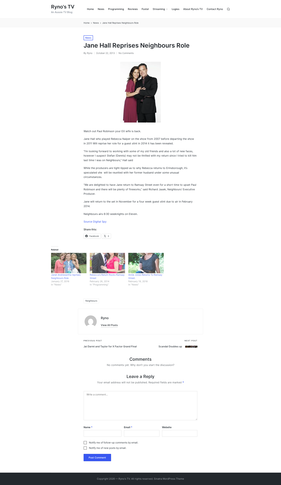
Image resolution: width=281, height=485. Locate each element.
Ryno (105, 318)
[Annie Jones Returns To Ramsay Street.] (146, 263)
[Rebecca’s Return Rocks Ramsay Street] (107, 263)
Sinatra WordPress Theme (169, 478)
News (88, 37)
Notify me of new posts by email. (107, 447)
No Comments (126, 53)
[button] (109, 325)
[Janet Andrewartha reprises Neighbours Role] (69, 263)
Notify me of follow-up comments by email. (113, 442)
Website (167, 427)
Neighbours (91, 300)
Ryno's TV (62, 6)
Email (128, 427)
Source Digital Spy (95, 221)
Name (88, 427)
